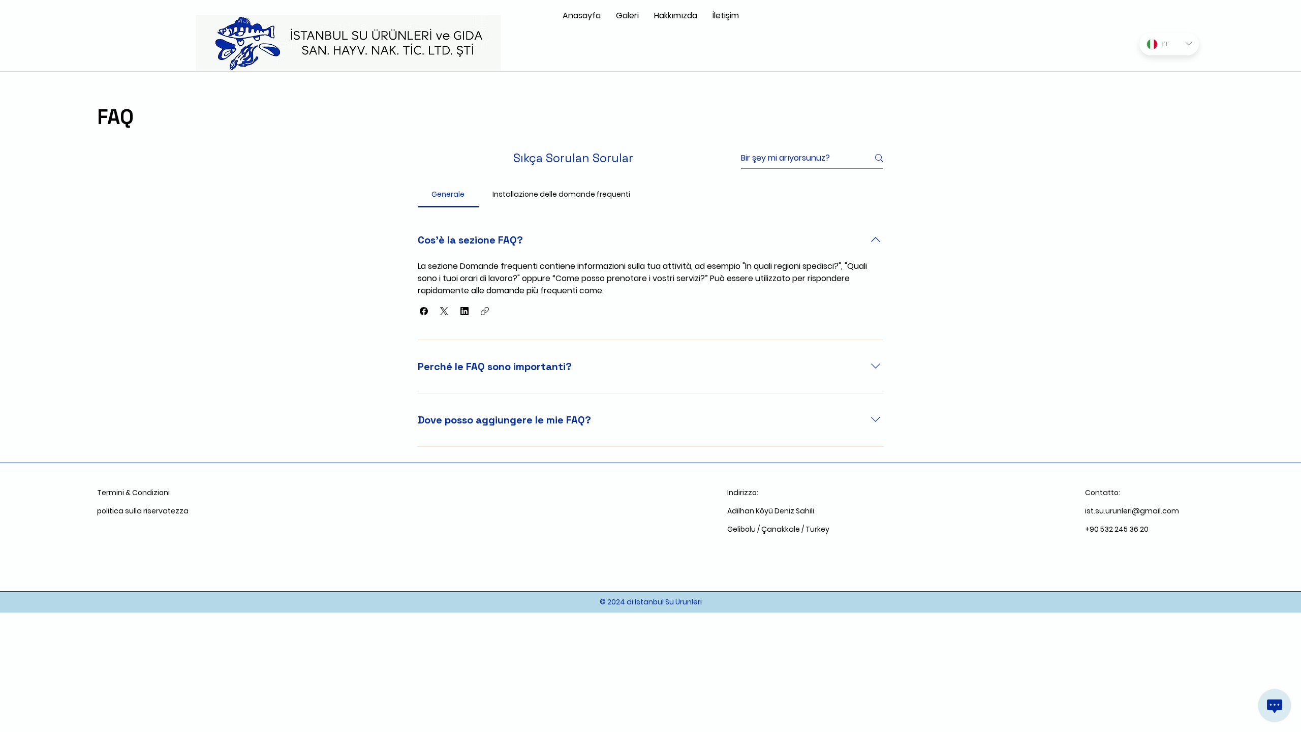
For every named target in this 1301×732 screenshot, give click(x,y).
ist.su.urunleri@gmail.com (1132, 511)
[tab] (448, 194)
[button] (424, 311)
